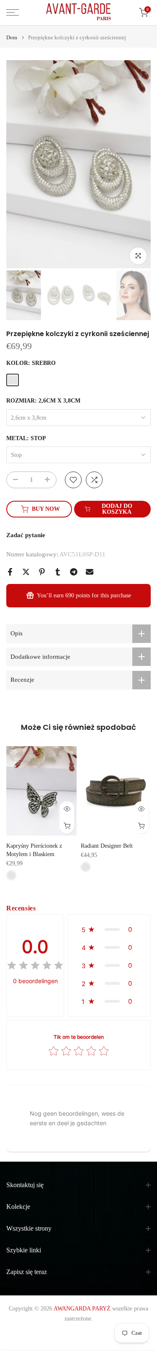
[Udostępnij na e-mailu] (89, 572)
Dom (11, 37)
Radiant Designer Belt (107, 846)
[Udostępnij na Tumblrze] (58, 572)
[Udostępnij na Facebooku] (10, 572)
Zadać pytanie (25, 535)
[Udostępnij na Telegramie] (73, 572)
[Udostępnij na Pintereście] (42, 572)
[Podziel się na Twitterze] (26, 572)
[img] (35, 967)
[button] (109, 929)
